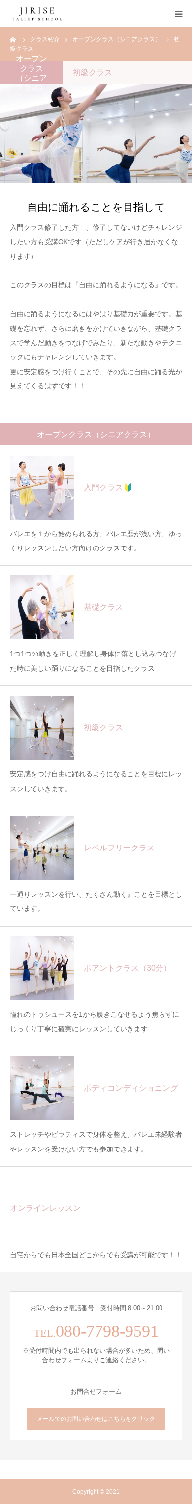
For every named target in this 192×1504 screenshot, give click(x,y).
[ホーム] (13, 39)
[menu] (178, 13)
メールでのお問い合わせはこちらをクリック (96, 1418)
